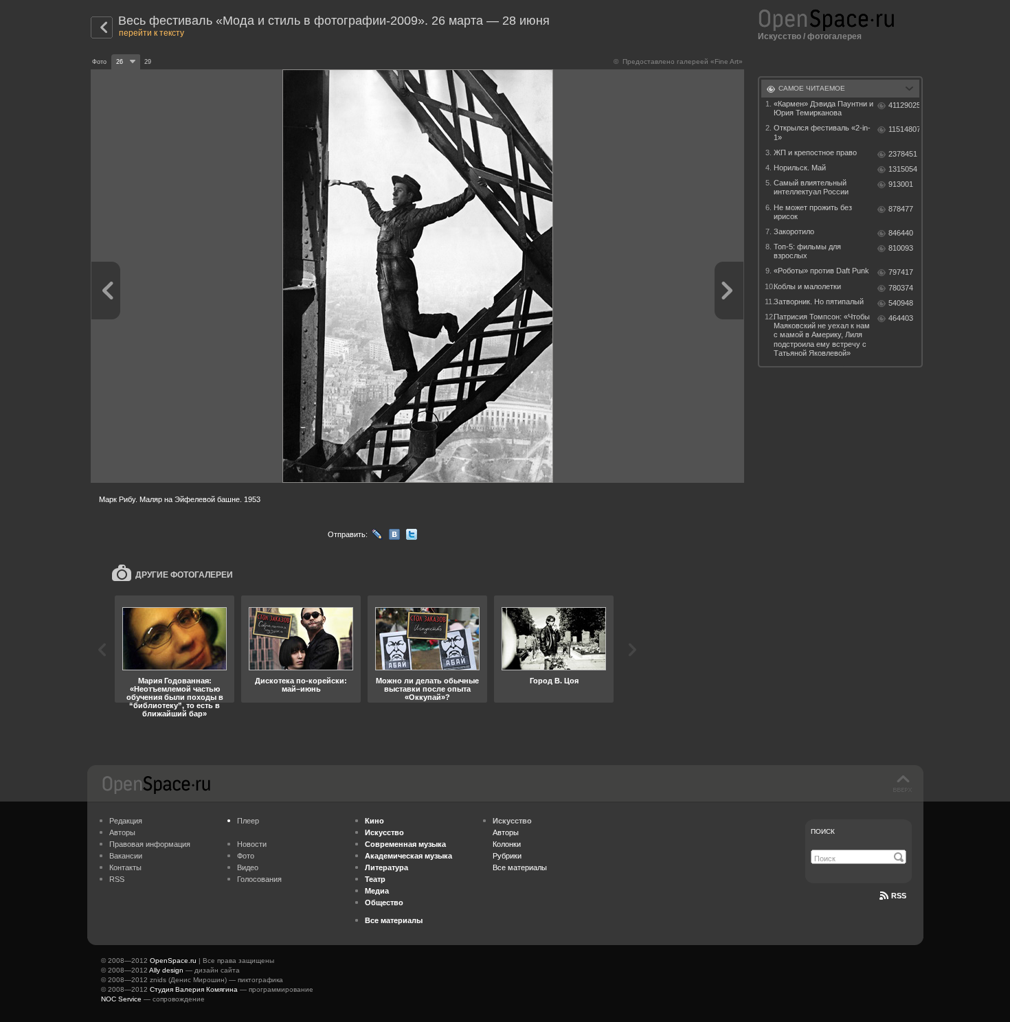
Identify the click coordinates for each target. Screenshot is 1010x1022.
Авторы (122, 832)
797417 (900, 272)
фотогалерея (834, 36)
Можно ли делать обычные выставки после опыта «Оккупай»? (427, 689)
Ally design (166, 970)
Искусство (779, 36)
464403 (900, 318)
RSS (116, 879)
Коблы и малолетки (807, 286)
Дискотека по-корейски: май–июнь (301, 685)
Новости (252, 844)
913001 (900, 184)
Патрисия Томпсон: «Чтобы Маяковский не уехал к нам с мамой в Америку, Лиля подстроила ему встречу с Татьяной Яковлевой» (822, 335)
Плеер (248, 821)
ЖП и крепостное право (815, 152)
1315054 (902, 169)
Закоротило (794, 231)
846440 (900, 233)
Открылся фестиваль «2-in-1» (822, 132)
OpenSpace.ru (173, 960)
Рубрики (507, 856)
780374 (900, 288)
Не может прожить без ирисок (813, 211)
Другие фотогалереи (184, 575)
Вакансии (125, 856)
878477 (900, 209)
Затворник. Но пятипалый (819, 301)
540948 (900, 303)
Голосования (259, 879)
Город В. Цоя (554, 681)
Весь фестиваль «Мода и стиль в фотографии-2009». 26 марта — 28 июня (334, 20)
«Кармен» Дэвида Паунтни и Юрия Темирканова (823, 108)
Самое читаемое (811, 88)
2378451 (902, 154)
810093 (900, 248)
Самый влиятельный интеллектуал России (811, 187)
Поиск (823, 831)
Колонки (507, 844)
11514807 (903, 129)
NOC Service (121, 999)
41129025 (903, 105)
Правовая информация (149, 844)
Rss (898, 896)
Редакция (125, 821)
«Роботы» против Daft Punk (821, 270)
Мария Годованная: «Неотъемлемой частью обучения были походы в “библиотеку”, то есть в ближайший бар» (174, 697)
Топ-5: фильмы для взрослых (807, 251)
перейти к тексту (151, 33)
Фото (245, 856)
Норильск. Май (800, 167)
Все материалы (520, 867)
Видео (247, 867)
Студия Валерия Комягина (194, 989)
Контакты (125, 867)
